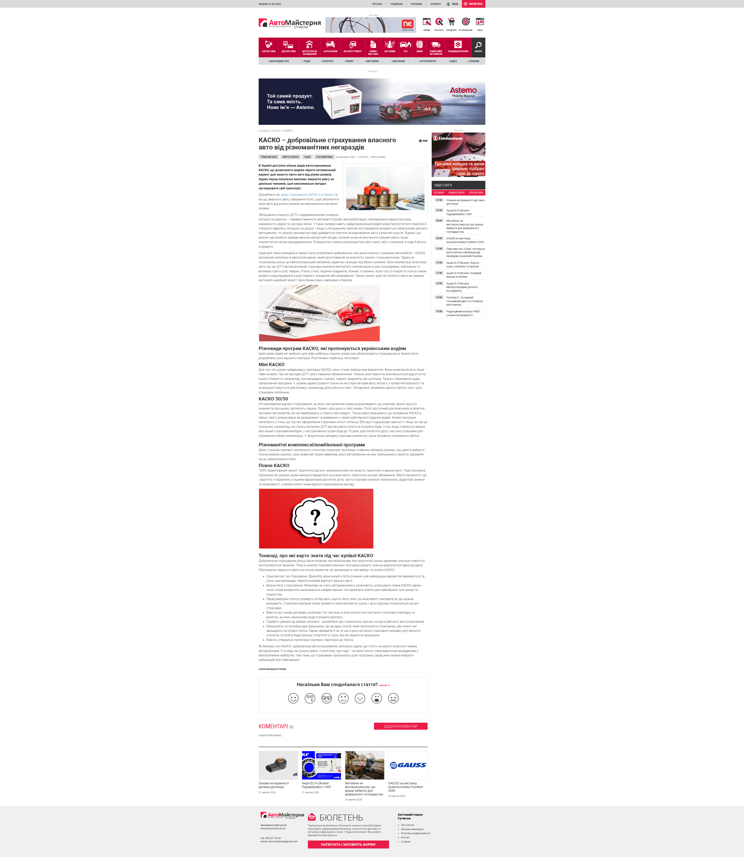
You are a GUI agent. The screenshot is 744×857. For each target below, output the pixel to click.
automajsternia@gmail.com (283, 841)
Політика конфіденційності (416, 833)
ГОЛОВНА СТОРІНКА (270, 130)
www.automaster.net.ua (273, 828)
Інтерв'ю (327, 61)
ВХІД (455, 4)
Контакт (436, 3)
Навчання (398, 61)
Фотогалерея (427, 61)
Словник (473, 61)
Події (306, 61)
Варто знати (290, 156)
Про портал (407, 825)
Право (348, 61)
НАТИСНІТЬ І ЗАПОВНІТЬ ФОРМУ (348, 844)
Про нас (377, 3)
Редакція (396, 3)
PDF (425, 141)
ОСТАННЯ (439, 192)
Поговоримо (324, 156)
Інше (307, 156)
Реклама (416, 3)
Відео (453, 61)
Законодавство (278, 61)
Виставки (371, 61)
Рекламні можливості (412, 829)
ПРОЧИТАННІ (476, 192)
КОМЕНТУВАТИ (456, 192)
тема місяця (269, 156)
